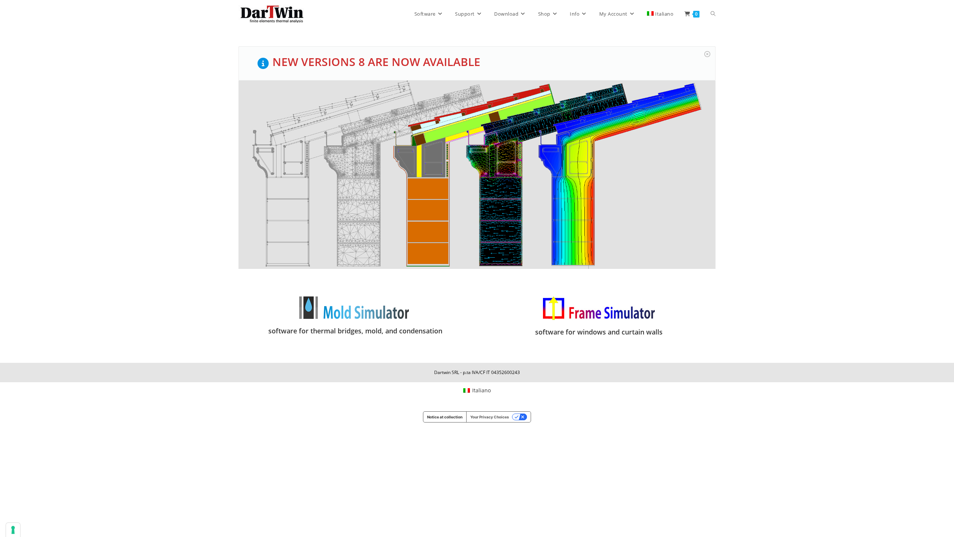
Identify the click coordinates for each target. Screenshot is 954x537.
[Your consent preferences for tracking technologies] (13, 530)
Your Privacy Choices (489, 417)
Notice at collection (444, 417)
